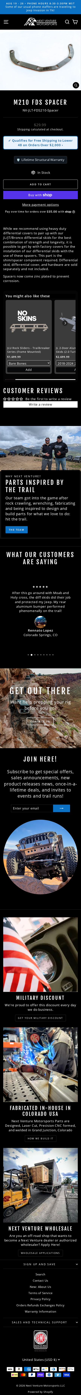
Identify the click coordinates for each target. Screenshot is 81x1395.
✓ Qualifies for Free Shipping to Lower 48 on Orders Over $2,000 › (40, 142)
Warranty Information (40, 1311)
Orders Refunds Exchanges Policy (40, 1305)
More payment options (40, 204)
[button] (65, 323)
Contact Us (40, 1280)
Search (40, 1274)
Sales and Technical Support (39, 1322)
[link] (28, 323)
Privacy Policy (41, 1299)
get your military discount (40, 1018)
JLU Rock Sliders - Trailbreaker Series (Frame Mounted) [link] (28, 350)
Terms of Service (40, 1293)
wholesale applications (40, 1253)
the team (16, 529)
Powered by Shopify (40, 1391)
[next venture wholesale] (40, 1185)
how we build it (40, 1138)
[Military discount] (40, 954)
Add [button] (29, 370)
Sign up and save (40, 1264)
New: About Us (40, 1287)
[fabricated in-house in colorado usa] (40, 1064)
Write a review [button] (40, 404)
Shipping (23, 129)
